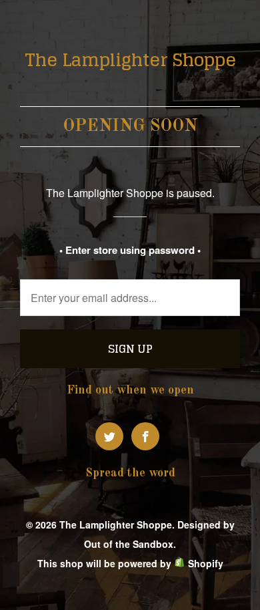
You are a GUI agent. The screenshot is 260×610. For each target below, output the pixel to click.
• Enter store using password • (130, 250)
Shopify (205, 563)
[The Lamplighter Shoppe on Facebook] (145, 436)
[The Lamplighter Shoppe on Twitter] (109, 436)
